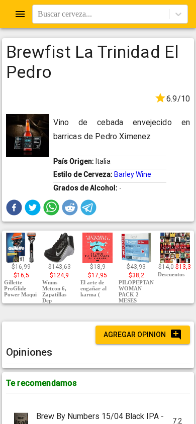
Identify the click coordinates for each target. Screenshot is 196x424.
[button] (14, 207)
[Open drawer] (20, 14)
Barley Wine (132, 174)
